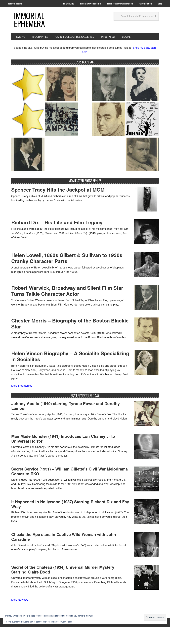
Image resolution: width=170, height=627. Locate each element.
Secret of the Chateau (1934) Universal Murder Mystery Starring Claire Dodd (62, 569)
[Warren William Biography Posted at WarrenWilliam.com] (27, 155)
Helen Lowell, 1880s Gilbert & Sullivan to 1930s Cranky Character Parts (66, 257)
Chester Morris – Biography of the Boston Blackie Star (70, 323)
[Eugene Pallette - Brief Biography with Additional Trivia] (108, 120)
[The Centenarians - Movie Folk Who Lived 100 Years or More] (142, 84)
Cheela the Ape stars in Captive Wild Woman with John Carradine (63, 536)
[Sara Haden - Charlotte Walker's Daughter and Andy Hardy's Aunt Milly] (61, 84)
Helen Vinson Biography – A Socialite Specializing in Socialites (70, 356)
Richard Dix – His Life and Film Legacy (57, 222)
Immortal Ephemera (29, 19)
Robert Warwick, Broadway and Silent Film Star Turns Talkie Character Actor (67, 290)
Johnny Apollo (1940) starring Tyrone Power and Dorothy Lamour (65, 406)
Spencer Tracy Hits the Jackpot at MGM (58, 189)
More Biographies (21, 385)
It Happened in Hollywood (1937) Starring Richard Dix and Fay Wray (70, 504)
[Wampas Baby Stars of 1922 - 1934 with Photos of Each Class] (61, 120)
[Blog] (27, 84)
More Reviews (19, 599)
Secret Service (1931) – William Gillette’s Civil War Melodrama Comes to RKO (69, 471)
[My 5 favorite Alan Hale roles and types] (142, 155)
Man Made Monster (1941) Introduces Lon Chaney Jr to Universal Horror (63, 438)
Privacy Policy (66, 621)
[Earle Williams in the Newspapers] (108, 84)
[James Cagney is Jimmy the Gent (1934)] (142, 120)
